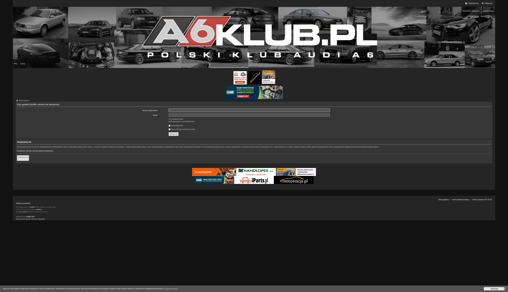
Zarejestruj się (23, 157)
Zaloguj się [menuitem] (488, 3)
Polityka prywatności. (23, 203)
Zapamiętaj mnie (177, 126)
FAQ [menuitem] (15, 64)
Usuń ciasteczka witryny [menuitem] (460, 200)
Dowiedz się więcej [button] (171, 289)
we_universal (23, 212)
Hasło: (155, 115)
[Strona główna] (254, 37)
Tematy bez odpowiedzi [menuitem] (471, 11)
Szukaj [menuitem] (22, 64)
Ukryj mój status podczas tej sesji (183, 129)
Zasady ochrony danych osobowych (39, 151)
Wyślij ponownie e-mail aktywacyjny (181, 121)
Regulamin (21, 151)
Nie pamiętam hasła (176, 119)
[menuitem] (27, 219)
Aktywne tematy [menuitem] (488, 11)
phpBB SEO (30, 217)
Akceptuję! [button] (494, 289)
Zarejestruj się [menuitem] (473, 3)
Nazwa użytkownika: (150, 110)
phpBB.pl (39, 209)
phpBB (32, 207)
